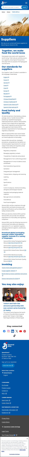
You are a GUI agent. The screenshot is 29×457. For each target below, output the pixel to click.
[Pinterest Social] (25, 331)
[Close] (27, 438)
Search (24, 7)
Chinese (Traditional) (10, 102)
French (6, 80)
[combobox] (12, 7)
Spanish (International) (11, 107)
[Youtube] (20, 331)
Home (3, 12)
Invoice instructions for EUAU (11, 278)
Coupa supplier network (9, 271)
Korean (6, 91)
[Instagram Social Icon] (8, 331)
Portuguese (8, 96)
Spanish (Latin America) (11, 104)
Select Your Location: (8, 370)
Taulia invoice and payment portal (12, 268)
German (7, 83)
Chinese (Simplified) (10, 99)
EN (10, 243)
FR (16, 256)
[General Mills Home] (4, 3)
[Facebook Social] (4, 331)
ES (17, 243)
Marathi (7, 93)
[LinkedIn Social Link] (12, 331)
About (8, 12)
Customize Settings (14, 454)
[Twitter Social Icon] (17, 331)
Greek (6, 85)
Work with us (15, 12)
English (6, 77)
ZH (13, 243)
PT (20, 243)
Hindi (6, 88)
